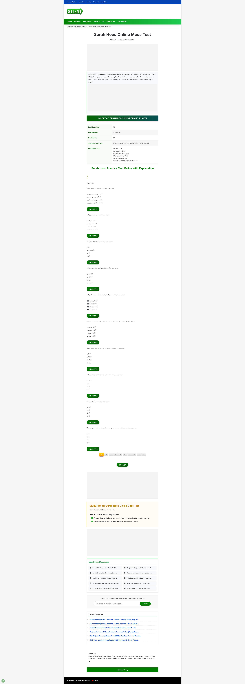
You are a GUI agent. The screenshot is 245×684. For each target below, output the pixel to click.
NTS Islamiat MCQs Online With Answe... (105, 588)
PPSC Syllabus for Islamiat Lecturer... (139, 588)
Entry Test (86, 21)
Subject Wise (122, 21)
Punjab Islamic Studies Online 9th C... (104, 573)
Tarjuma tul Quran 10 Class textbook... (139, 573)
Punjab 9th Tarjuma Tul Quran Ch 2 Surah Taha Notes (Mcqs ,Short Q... (114, 624)
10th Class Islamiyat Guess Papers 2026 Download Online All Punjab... (114, 640)
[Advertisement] (122, 57)
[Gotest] (75, 11)
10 (143, 454)
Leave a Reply (122, 670)
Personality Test (72, 2)
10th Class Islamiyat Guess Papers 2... (139, 578)
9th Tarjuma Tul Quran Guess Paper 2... (105, 578)
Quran (89, 26)
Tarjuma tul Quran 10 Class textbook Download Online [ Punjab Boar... (114, 632)
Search (145, 603)
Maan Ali (113, 39)
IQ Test (89, 2)
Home (70, 21)
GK (103, 21)
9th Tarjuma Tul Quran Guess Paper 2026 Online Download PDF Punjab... (115, 636)
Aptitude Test (111, 21)
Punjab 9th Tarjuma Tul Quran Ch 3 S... (104, 568)
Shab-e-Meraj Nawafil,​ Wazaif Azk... (138, 583)
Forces (96, 21)
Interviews (82, 2)
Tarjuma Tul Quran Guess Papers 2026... (105, 583)
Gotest (96, 680)
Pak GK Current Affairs (100, 2)
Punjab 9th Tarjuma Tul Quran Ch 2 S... (139, 568)
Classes (77, 21)
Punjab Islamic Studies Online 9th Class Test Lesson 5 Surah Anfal (113, 628)
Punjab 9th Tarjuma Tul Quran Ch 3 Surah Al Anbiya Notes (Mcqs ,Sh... (114, 619)
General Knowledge (79, 26)
